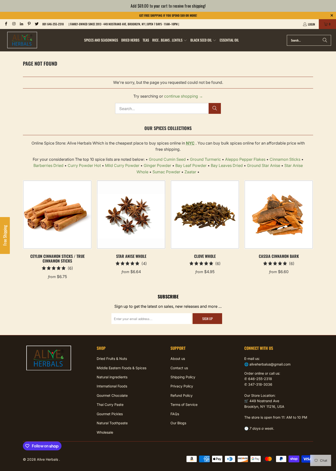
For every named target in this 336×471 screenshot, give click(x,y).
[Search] (325, 40)
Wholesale (105, 432)
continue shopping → (183, 96)
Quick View (57, 225)
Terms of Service (184, 404)
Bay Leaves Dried (227, 165)
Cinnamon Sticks (285, 159)
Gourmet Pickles (110, 414)
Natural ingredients (112, 377)
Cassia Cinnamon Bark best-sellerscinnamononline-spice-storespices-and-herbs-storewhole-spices (278, 214)
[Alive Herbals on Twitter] (36, 24)
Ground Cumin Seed (167, 159)
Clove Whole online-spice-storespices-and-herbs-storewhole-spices (204, 214)
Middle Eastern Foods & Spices (121, 368)
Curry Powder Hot (84, 165)
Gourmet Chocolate (112, 395)
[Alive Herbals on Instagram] (13, 24)
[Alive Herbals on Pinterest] (29, 24)
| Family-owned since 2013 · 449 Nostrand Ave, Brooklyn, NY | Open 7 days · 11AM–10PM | (124, 24)
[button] (169, 40)
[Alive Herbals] (22, 40)
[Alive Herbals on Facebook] (6, 24)
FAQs (174, 414)
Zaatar (190, 171)
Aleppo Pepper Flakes (245, 159)
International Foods (112, 386)
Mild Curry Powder (122, 165)
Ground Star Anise (263, 165)
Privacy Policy (181, 386)
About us (177, 358)
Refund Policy (181, 395)
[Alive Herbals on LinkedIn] (21, 24)
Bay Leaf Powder (191, 165)
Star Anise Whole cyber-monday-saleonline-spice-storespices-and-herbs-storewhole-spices (131, 214)
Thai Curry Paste (110, 404)
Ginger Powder (157, 165)
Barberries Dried (48, 165)
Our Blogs (178, 423)
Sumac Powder (166, 171)
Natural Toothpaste (112, 423)
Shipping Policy (182, 377)
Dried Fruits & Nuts (112, 358)
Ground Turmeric (205, 159)
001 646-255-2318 (53, 24)
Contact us (179, 368)
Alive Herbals (48, 459)
